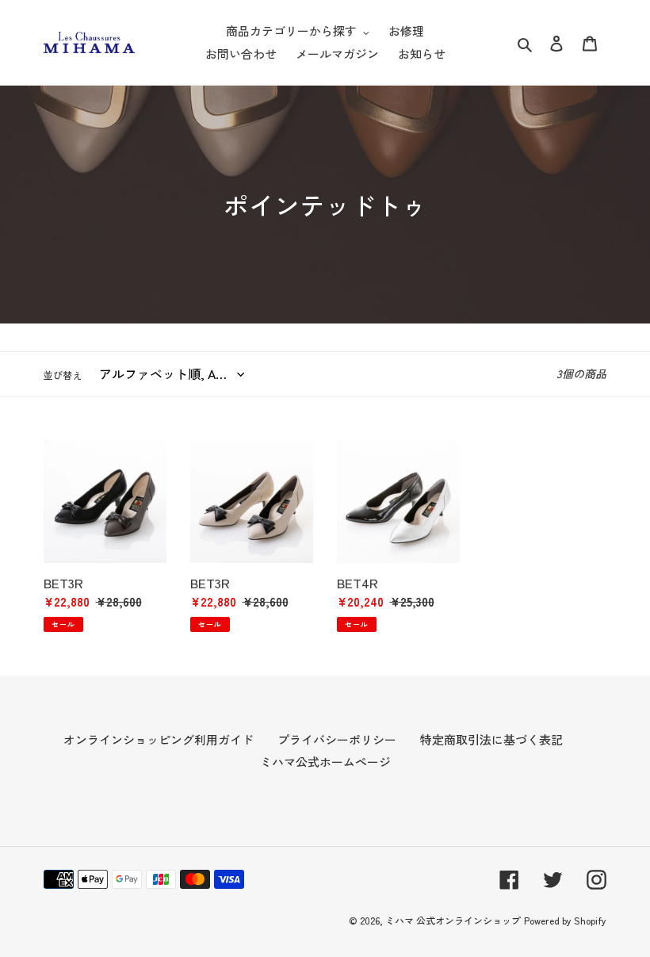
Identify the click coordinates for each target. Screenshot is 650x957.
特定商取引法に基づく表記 (491, 739)
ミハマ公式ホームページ (325, 761)
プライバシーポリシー (336, 739)
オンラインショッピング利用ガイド (158, 739)
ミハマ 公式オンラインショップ (453, 920)
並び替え (63, 374)
